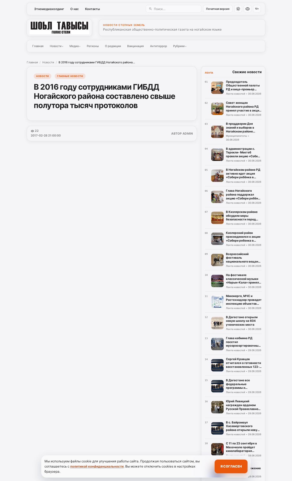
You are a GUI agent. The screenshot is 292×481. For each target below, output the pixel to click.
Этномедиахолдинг (49, 9)
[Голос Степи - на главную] (59, 27)
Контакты (92, 9)
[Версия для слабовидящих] (247, 9)
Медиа (74, 46)
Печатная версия (217, 8)
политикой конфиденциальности (97, 466)
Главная (37, 46)
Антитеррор (158, 46)
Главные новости (70, 76)
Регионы (93, 46)
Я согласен (231, 466)
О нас (74, 9)
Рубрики (179, 46)
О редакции (113, 46)
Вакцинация (135, 46)
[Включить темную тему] (238, 9)
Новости (56, 46)
